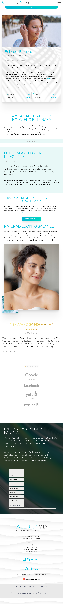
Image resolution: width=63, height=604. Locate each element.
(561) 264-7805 (19, 213)
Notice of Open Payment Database (40, 586)
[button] (55, 2)
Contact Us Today (30, 218)
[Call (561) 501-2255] (3, 2)
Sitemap (16, 586)
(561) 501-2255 (43, 593)
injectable (49, 79)
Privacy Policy (22, 586)
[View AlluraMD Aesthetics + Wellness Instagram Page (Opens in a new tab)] (26, 569)
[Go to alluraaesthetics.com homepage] (31, 523)
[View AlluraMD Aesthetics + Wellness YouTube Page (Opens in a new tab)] (36, 569)
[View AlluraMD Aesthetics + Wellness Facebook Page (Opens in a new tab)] (31, 569)
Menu (59, 2)
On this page (30, 141)
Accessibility (29, 586)
